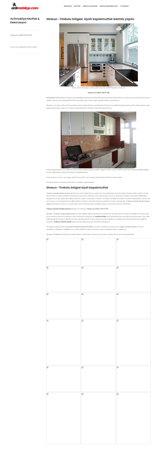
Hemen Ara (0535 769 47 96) (97, 209)
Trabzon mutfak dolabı (62, 222)
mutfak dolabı (100, 216)
